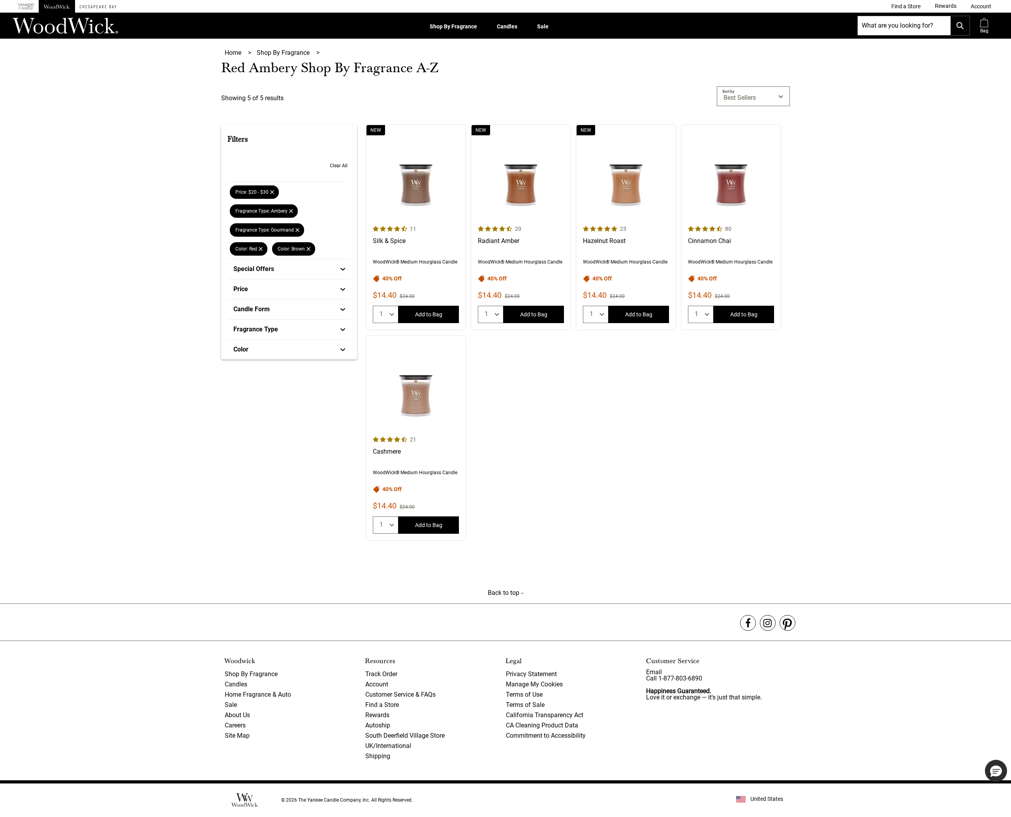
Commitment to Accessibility (546, 735)
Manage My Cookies (534, 684)
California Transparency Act (544, 715)
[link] (906, 6)
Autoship (377, 725)
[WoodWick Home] (57, 6)
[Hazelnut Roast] (626, 227)
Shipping (377, 756)
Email (654, 672)
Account (376, 684)
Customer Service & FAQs (400, 694)
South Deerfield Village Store (405, 735)
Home (234, 52)
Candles (507, 26)
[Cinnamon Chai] (731, 227)
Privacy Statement (531, 674)
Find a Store (382, 705)
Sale (543, 26)
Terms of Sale (525, 705)
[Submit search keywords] (960, 25)
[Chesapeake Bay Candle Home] (98, 6)
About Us (237, 715)
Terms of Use (524, 694)
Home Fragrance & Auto (258, 694)
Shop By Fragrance (453, 26)
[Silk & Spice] (415, 227)
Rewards (377, 715)
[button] (981, 6)
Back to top (504, 592)
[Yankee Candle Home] (26, 6)
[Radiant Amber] (521, 227)
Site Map (237, 735)
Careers (235, 725)
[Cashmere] (415, 438)
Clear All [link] (339, 165)
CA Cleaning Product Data (542, 725)
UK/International (388, 746)
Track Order (381, 674)
